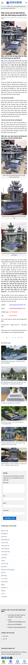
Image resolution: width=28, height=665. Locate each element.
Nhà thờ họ (4, 587)
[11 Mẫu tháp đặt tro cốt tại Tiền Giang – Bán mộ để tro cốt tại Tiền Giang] (14, 434)
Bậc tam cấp (4, 530)
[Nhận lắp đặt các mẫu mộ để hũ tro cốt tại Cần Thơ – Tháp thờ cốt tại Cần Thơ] (14, 455)
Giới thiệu (5, 636)
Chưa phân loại (5, 551)
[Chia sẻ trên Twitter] (12, 337)
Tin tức (3, 593)
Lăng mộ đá (4, 581)
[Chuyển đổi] (26, 555)
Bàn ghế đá (4, 533)
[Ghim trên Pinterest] (18, 337)
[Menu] (2, 3)
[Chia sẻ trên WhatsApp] (7, 337)
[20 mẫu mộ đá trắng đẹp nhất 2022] (14, 394)
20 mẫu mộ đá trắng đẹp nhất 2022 (10, 403)
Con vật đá (4, 554)
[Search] (26, 2)
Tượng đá (4, 596)
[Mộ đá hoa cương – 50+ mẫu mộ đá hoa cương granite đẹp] (14, 413)
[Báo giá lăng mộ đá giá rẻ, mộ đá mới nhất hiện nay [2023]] (14, 353)
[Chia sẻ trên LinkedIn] (21, 337)
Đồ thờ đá (4, 575)
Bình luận (6, 482)
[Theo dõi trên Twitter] (8, 658)
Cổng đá (3, 557)
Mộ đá (21, 17)
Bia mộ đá (4, 536)
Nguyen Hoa (16, 17)
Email (4, 503)
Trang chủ (3, 6)
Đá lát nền (4, 566)
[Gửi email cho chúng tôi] (11, 658)
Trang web (6, 510)
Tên (4, 496)
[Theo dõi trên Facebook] (2, 658)
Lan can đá (4, 578)
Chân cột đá (4, 542)
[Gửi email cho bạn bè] (15, 337)
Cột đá (3, 560)
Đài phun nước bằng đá (7, 569)
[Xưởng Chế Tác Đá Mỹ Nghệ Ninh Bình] (14, 2)
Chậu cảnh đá (5, 545)
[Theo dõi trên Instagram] (5, 658)
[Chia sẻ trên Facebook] (9, 337)
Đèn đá (3, 572)
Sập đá (3, 590)
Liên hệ (5, 639)
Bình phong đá (5, 539)
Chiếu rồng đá (5, 548)
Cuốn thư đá (4, 563)
